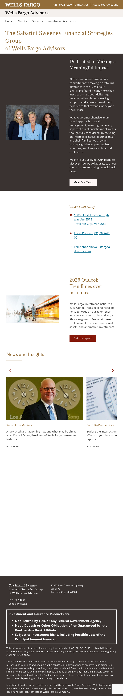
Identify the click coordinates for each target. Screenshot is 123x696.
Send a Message (18, 603)
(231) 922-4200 (62, 4)
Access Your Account (105, 4)
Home (9, 21)
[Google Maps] (32, 231)
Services (37, 21)
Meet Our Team (101, 159)
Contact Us (82, 4)
